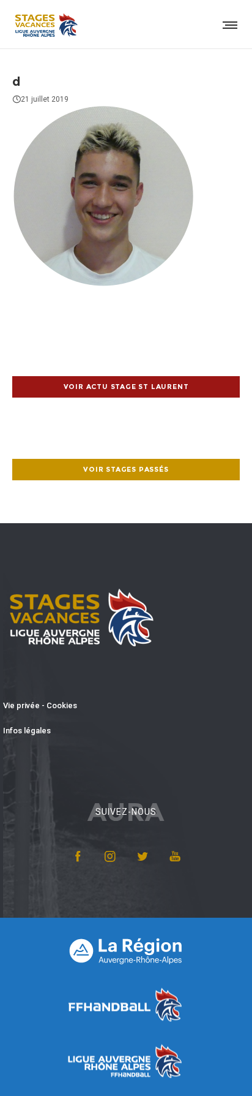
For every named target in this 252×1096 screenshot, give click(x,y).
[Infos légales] (126, 731)
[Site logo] (46, 24)
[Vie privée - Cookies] (126, 706)
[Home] (126, 950)
